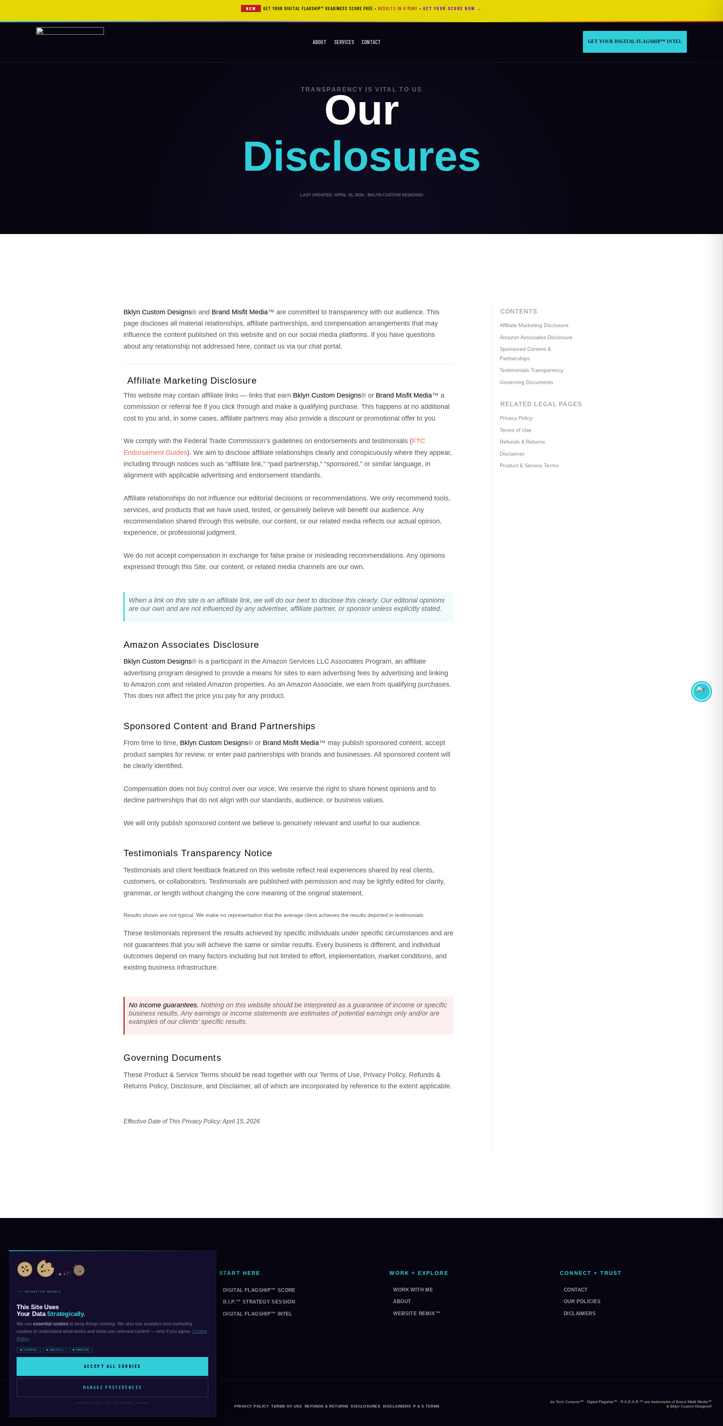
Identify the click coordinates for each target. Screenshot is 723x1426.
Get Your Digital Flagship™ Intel (635, 41)
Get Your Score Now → (452, 8)
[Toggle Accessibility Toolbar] (701, 691)
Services (344, 41)
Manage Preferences (112, 1387)
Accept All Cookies (112, 1366)
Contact (371, 41)
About (319, 41)
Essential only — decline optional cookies (112, 1403)
